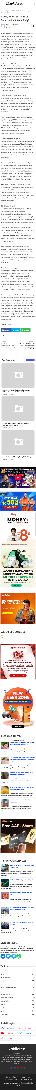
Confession (18, 971)
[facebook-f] (11, 1068)
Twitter (17, 330)
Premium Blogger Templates (13, 1087)
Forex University (18, 991)
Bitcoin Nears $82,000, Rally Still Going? (16, 457)
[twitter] (15, 1068)
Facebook (7, 330)
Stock (18, 1011)
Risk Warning (8, 1079)
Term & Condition (26, 1079)
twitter (28, 1033)
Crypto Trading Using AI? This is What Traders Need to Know (15, 424)
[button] (34, 4)
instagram (28, 1028)
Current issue (18, 981)
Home (2, 11)
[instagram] (21, 1068)
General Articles (18, 994)
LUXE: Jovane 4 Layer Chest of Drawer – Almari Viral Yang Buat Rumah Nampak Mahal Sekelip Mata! (22, 759)
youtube (10, 1033)
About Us (15, 1077)
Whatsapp (26, 330)
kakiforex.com (23, 1083)
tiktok (10, 1038)
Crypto (8, 11)
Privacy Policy (25, 1077)
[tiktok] (24, 1068)
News (18, 1008)
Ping (16, 1079)
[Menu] (2, 4)
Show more (30, 360)
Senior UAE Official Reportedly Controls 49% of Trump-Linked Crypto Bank (16, 391)
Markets (18, 1004)
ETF (18, 984)
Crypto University (18, 977)
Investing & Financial (18, 998)
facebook (10, 1028)
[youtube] (18, 1068)
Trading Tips (18, 1014)
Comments (6, 638)
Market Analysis (18, 1001)
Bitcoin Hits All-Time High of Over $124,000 (21, 880)
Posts (5, 636)
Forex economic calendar (18, 988)
